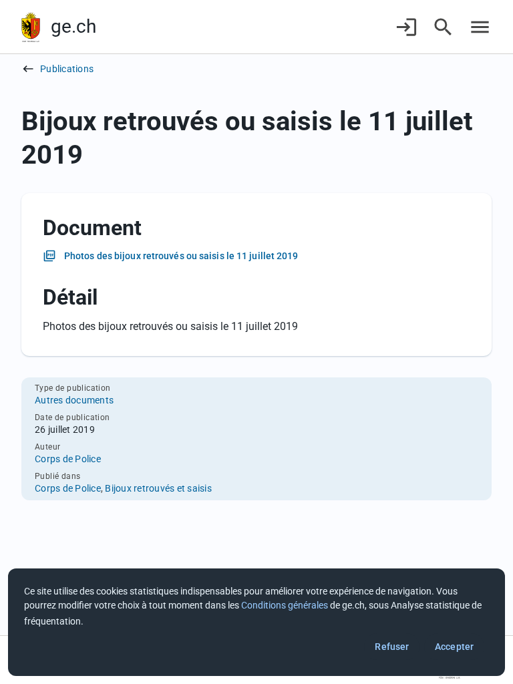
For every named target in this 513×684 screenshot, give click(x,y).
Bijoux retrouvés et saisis (158, 488)
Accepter (454, 646)
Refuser (392, 646)
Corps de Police (68, 459)
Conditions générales (284, 605)
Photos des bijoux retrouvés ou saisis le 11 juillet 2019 (181, 255)
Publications (67, 68)
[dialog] (256, 622)
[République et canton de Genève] (30, 27)
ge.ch (73, 26)
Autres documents (74, 400)
